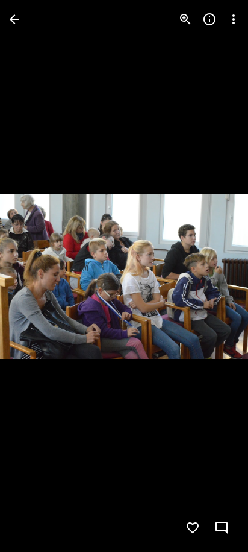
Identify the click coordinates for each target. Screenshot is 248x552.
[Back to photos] (14, 19)
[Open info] (209, 19)
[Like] (192, 528)
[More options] (234, 19)
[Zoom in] (185, 19)
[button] (34, 276)
